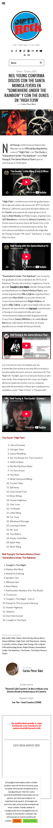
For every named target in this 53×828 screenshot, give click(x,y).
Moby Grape (17, 644)
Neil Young (28, 644)
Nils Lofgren (39, 644)
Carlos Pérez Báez (28, 104)
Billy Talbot (16, 638)
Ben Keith (6, 638)
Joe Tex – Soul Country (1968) (26, 700)
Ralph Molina (29, 647)
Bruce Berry (39, 638)
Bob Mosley (28, 638)
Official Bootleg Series (12, 647)
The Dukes (25, 650)
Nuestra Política (30, 821)
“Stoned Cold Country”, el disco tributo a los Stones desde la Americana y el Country (26, 688)
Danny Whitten (8, 641)
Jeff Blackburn (32, 641)
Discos (19, 71)
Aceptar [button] (17, 821)
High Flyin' (20, 641)
